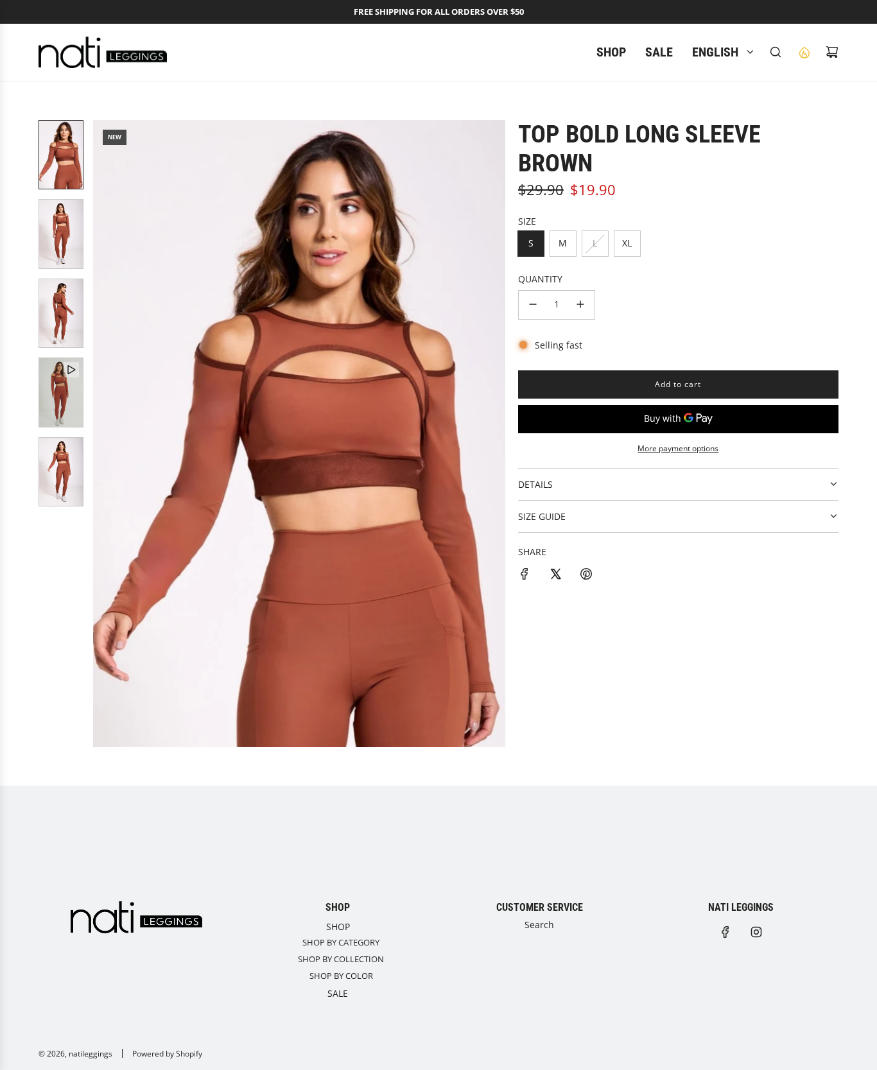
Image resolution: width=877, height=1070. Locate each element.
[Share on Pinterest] (586, 576)
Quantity (540, 279)
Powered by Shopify (167, 1053)
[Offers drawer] (804, 52)
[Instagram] (756, 932)
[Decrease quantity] (533, 304)
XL (627, 243)
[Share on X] (555, 576)
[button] (103, 433)
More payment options (678, 448)
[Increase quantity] (580, 304)
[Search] (775, 52)
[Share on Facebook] (524, 576)
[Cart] (832, 52)
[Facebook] (725, 932)
